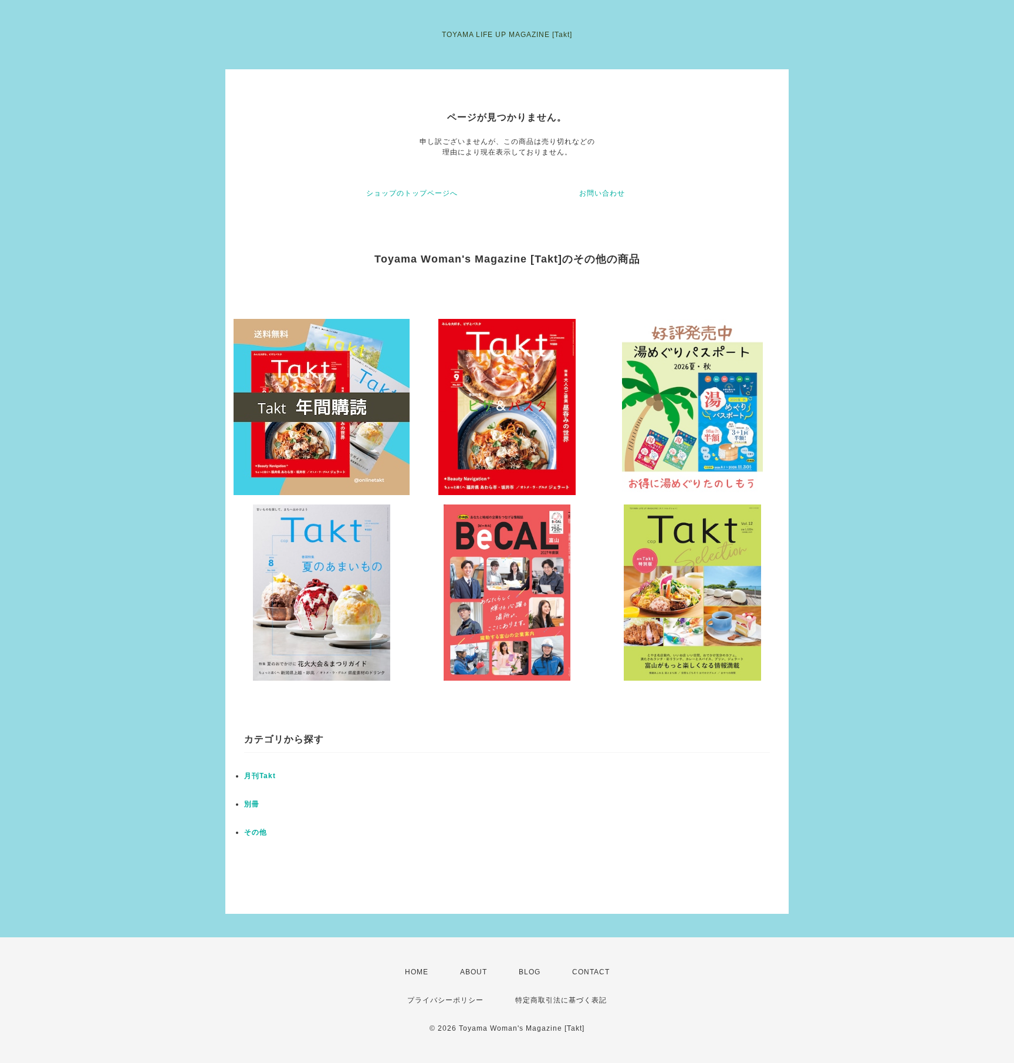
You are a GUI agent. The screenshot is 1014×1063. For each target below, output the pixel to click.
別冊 (251, 804)
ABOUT (473, 972)
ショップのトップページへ (412, 193)
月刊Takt (260, 776)
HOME (416, 972)
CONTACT (591, 972)
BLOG (529, 972)
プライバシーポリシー (445, 1000)
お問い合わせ (602, 193)
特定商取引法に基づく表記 (561, 1000)
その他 (255, 832)
